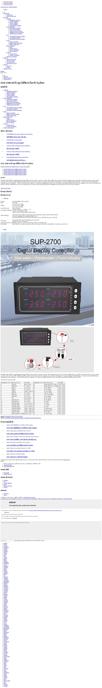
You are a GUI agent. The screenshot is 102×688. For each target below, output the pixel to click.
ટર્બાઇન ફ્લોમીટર (14, 24)
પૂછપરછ (68, 459)
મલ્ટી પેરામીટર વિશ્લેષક (15, 28)
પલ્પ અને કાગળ (10, 62)
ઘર (4, 12)
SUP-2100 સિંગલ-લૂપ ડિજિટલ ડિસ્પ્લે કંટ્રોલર (20, 445)
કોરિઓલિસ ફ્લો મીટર (15, 20)
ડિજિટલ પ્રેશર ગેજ (14, 44)
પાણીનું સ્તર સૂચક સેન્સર (44, 498)
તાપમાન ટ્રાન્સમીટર (14, 55)
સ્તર (8, 35)
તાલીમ (8, 67)
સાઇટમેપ (33, 497)
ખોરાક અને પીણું (10, 60)
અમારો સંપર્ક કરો (8, 68)
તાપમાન (8, 52)
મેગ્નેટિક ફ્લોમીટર (14, 21)
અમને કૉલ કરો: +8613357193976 (9, 7)
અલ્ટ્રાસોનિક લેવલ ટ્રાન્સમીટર (17, 36)
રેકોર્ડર (11, 47)
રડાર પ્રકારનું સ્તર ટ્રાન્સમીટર (30, 498)
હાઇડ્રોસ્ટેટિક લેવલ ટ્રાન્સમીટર (17, 39)
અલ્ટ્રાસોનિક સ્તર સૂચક (16, 498)
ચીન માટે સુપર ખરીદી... (13, 148)
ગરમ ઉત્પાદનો (26, 497)
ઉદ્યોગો (6, 58)
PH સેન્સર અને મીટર (15, 29)
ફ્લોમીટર (9, 19)
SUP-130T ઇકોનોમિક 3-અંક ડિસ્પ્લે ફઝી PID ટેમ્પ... (22, 439)
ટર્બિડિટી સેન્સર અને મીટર (16, 33)
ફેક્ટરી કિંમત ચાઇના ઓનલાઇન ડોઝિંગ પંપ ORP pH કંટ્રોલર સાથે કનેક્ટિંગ (23, 418)
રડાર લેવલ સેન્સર (5, 498)
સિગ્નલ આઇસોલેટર (14, 50)
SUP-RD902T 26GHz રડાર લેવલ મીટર (13, 416)
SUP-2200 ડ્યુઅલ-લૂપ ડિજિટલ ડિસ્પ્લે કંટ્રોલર (20, 434)
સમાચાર (6, 64)
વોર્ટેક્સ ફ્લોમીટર (14, 23)
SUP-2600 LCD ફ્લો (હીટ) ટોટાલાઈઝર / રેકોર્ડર (21, 451)
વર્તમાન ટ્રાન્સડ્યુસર (12, 56)
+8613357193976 (8, 465)
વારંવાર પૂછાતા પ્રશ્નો (11, 16)
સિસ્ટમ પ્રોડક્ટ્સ (11, 45)
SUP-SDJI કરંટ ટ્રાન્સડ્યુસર (15, 143)
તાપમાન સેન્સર (13, 54)
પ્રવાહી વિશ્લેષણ (11, 27)
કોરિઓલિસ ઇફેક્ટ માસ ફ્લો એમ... (17, 137)
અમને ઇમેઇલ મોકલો (6, 188)
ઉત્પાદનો (6, 17)
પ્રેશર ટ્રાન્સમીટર (14, 41)
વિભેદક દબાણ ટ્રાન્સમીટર (16, 43)
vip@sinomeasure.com (9, 466)
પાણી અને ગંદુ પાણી (11, 59)
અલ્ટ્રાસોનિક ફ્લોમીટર (15, 25)
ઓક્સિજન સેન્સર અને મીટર (17, 32)
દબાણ (8, 40)
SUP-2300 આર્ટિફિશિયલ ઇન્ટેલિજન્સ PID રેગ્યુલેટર (22, 428)
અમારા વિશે (6, 13)
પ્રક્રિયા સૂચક (13, 48)
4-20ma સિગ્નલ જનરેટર (57, 498)
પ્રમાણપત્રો (10, 14)
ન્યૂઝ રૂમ (9, 66)
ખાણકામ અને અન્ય (12, 63)
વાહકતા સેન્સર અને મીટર (16, 31)
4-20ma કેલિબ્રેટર (67, 498)
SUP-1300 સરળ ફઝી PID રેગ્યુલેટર (17, 457)
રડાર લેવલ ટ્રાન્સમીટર (15, 37)
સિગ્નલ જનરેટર (13, 51)
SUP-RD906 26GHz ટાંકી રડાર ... (16, 160)
